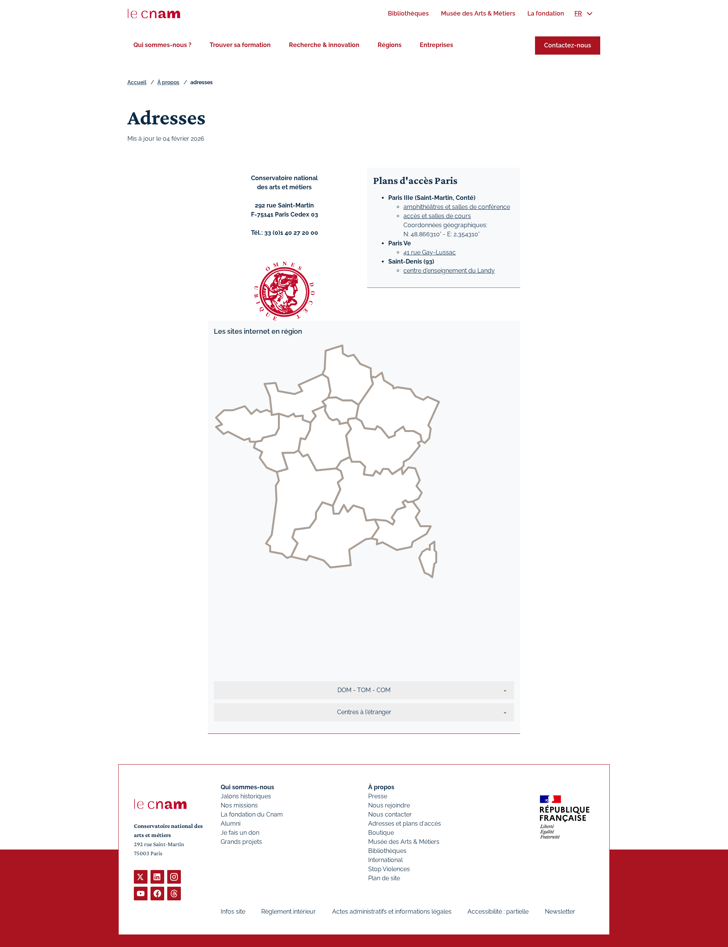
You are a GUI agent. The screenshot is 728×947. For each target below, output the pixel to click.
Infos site (233, 911)
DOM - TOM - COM (364, 690)
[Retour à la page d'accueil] (153, 13)
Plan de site (384, 878)
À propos (168, 82)
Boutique (381, 832)
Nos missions (239, 805)
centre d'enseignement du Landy (449, 270)
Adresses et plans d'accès (404, 823)
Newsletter (560, 911)
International (385, 860)
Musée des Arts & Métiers (403, 841)
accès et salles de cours (437, 216)
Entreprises (436, 45)
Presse (377, 796)
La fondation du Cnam (252, 814)
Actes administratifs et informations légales (392, 911)
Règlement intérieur (288, 911)
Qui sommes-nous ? (162, 45)
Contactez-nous (567, 45)
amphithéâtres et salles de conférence (456, 206)
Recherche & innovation (324, 45)
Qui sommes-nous (247, 787)
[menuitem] (408, 13)
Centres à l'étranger (364, 712)
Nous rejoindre (389, 805)
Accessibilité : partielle (498, 911)
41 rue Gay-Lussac (429, 252)
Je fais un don (240, 832)
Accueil (136, 82)
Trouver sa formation (240, 45)
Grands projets (241, 841)
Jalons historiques (246, 796)
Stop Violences (389, 869)
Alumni (230, 823)
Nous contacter (390, 814)
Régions (390, 45)
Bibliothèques (387, 850)
